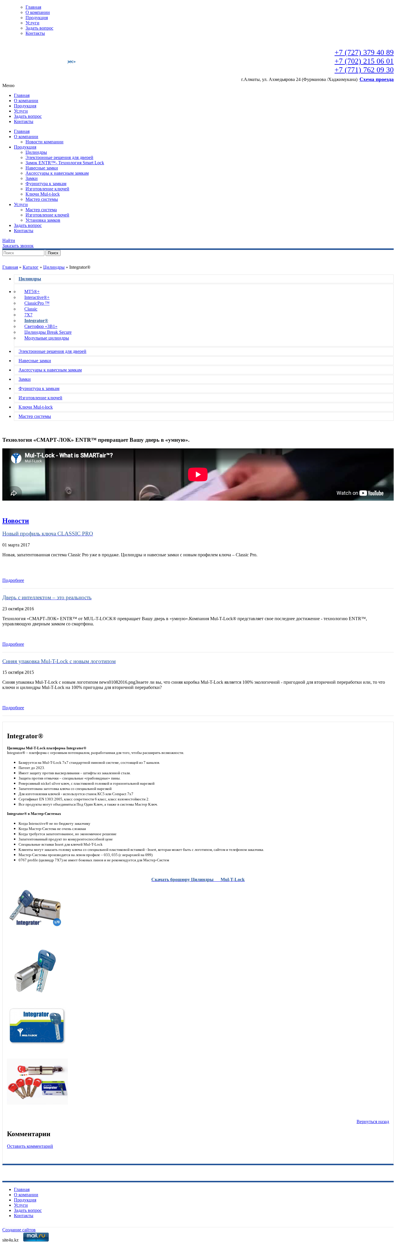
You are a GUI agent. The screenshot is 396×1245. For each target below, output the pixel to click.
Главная (33, 7)
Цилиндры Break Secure (48, 332)
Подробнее (13, 580)
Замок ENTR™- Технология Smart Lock (65, 162)
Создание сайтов (19, 1229)
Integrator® (36, 320)
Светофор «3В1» (40, 326)
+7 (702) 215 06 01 (364, 61)
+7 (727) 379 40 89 (364, 52)
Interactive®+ (37, 297)
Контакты (35, 33)
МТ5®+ (32, 291)
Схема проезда (376, 79)
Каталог (31, 267)
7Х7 (28, 314)
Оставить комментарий (30, 1146)
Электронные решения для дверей (59, 157)
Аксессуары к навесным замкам (57, 173)
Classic (30, 308)
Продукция (37, 17)
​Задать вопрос (39, 28)
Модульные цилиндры (46, 337)
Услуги (32, 22)
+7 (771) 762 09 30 (364, 70)
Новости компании (44, 141)
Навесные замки (42, 167)
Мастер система (41, 209)
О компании (38, 12)
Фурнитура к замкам (46, 183)
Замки (32, 178)
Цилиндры (36, 152)
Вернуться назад (373, 1121)
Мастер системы (42, 199)
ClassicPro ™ (37, 303)
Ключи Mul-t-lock (43, 194)
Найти (8, 240)
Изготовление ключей (47, 188)
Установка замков (43, 220)
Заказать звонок (18, 245)
